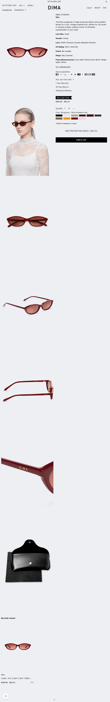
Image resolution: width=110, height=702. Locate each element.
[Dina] (18, 647)
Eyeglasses (7, 10)
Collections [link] (19, 10)
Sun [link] (20, 5)
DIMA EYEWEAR (62, 15)
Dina (3, 675)
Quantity (59, 108)
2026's (31, 5)
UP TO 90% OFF (54, 2)
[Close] (106, 1)
